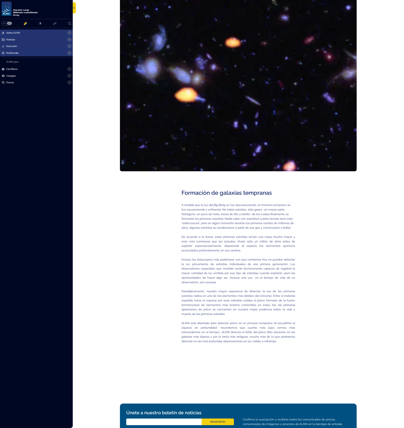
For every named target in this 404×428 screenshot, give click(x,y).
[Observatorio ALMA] (36, 9)
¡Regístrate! (217, 421)
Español (9, 23)
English (4, 23)
